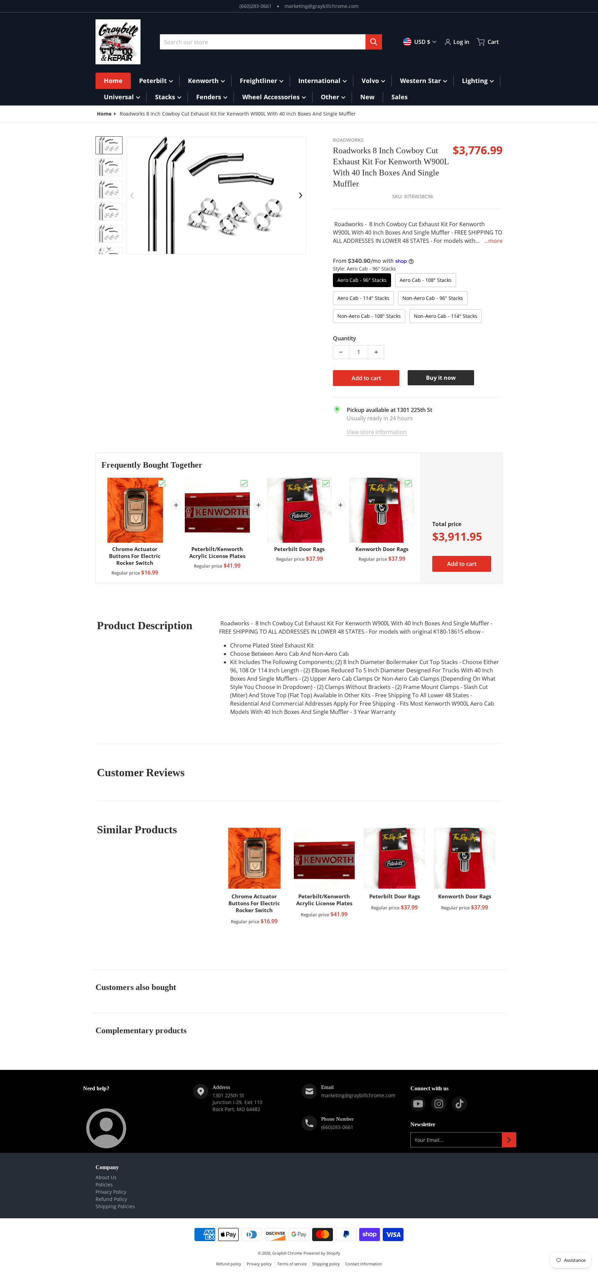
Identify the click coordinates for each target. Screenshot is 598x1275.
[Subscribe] (509, 1139)
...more (493, 241)
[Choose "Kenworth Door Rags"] (408, 483)
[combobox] (271, 41)
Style (364, 268)
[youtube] (418, 1103)
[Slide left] (132, 195)
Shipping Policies (115, 1206)
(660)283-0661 (255, 6)
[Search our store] (373, 41)
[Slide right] (109, 249)
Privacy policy (259, 1263)
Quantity (344, 338)
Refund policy (228, 1263)
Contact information (363, 1263)
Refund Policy (111, 1199)
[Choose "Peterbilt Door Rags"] (326, 483)
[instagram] (438, 1103)
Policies (104, 1184)
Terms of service (292, 1263)
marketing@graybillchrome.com (321, 6)
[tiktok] (459, 1103)
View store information (377, 432)
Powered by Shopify (321, 1253)
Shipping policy (326, 1263)
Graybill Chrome (287, 1253)
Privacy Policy (111, 1192)
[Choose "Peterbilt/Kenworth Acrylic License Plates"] (244, 483)
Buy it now (441, 378)
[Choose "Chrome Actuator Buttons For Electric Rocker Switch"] (161, 483)
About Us (106, 1177)
